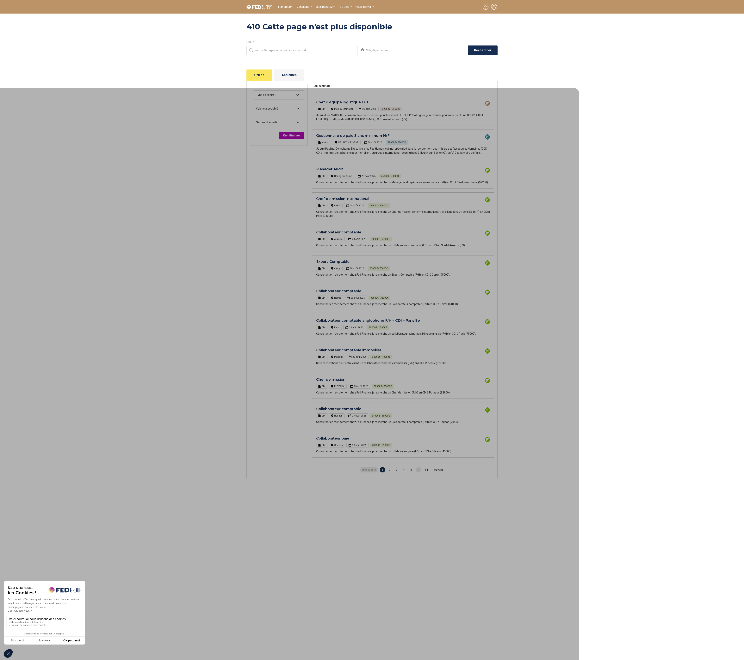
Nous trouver (363, 6)
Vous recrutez (324, 6)
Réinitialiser (291, 135)
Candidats (303, 6)
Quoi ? (250, 41)
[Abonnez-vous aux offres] (485, 6)
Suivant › (439, 469)
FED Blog (344, 6)
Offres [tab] (259, 75)
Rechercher (483, 50)
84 (426, 469)
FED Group (284, 6)
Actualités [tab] (289, 75)
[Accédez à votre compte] (494, 6)
